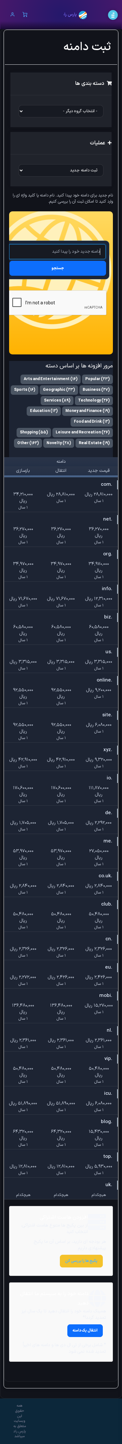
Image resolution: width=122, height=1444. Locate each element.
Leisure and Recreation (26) (83, 432)
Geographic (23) (59, 390)
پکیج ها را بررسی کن (81, 1261)
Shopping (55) (34, 432)
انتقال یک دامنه (85, 1330)
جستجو (57, 268)
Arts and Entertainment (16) (50, 379)
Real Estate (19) (94, 443)
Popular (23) (97, 379)
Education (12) (44, 411)
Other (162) (28, 443)
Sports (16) (24, 390)
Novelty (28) (59, 443)
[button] (12, 15)
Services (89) (57, 401)
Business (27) (96, 390)
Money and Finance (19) (87, 411)
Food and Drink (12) (92, 422)
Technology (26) (94, 401)
